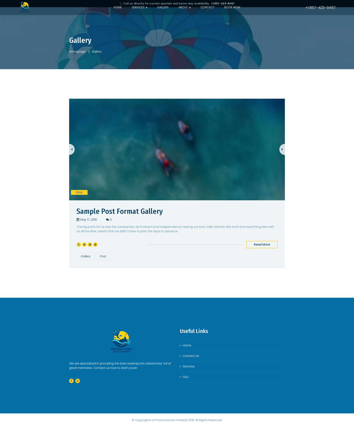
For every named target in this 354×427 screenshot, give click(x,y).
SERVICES (138, 7)
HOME (118, 7)
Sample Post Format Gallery (120, 211)
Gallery (86, 256)
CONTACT (207, 7)
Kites (79, 192)
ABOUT (183, 7)
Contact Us (191, 356)
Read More (262, 244)
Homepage (77, 51)
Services (189, 366)
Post (103, 256)
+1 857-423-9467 (320, 7)
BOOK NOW (232, 7)
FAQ (185, 377)
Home (187, 345)
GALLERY (163, 7)
